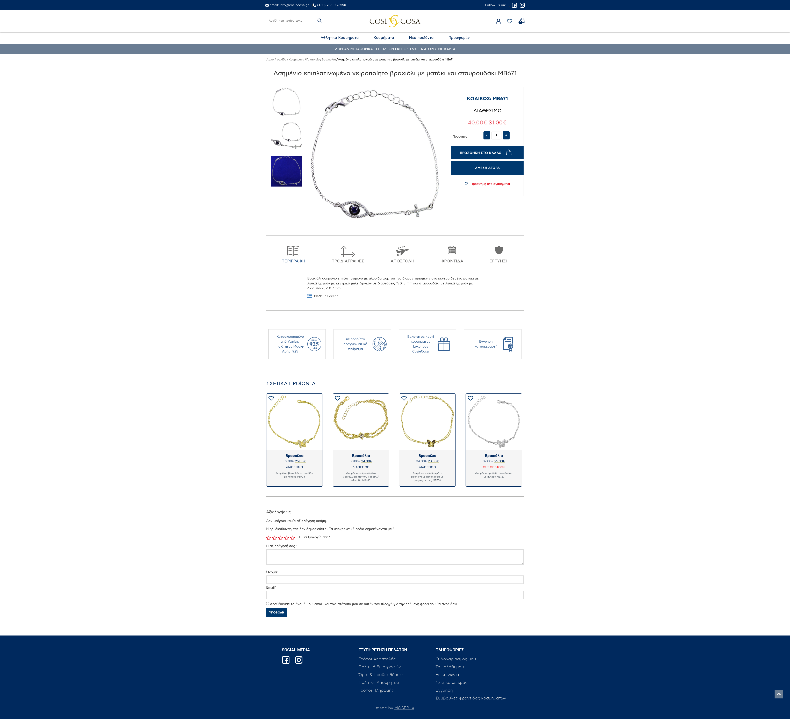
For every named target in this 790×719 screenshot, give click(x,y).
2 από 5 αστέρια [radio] (274, 538)
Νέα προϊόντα (421, 38)
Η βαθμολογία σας (314, 537)
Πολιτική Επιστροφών (380, 667)
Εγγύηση (444, 690)
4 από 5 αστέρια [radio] (286, 538)
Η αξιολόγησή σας (281, 546)
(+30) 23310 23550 (331, 5)
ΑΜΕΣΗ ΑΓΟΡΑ (487, 168)
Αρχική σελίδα (276, 59)
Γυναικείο (313, 59)
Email (271, 587)
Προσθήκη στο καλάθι (481, 153)
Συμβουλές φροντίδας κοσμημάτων (471, 698)
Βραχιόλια (329, 59)
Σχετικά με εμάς (451, 683)
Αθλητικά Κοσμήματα (340, 38)
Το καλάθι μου (450, 667)
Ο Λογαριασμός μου (456, 659)
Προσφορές (459, 38)
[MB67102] (286, 136)
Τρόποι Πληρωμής (376, 690)
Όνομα (272, 572)
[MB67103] (286, 102)
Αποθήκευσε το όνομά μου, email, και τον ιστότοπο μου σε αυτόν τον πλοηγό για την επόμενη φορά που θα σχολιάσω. (364, 604)
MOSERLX (404, 708)
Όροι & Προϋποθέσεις (381, 675)
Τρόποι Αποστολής (377, 659)
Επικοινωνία (447, 675)
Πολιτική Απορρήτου (379, 683)
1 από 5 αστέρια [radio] (268, 538)
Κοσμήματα (384, 38)
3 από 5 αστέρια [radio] (280, 538)
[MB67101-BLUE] (286, 171)
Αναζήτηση (320, 21)
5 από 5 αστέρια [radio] (292, 538)
